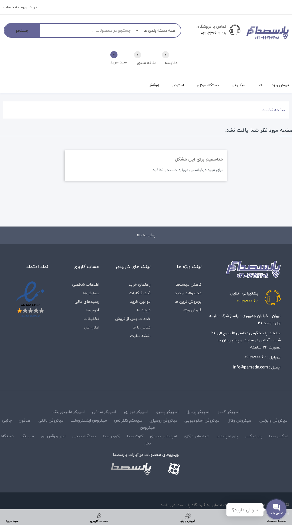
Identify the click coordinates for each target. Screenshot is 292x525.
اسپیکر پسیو (167, 411)
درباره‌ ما (144, 310)
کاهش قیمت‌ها (188, 284)
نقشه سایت (140, 335)
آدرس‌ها (92, 310)
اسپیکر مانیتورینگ (68, 411)
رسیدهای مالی (87, 301)
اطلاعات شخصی (85, 284)
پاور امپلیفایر (227, 436)
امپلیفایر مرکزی (196, 436)
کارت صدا (135, 436)
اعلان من (91, 327)
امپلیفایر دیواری (163, 436)
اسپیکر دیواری (136, 411)
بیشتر (154, 84)
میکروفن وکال (239, 420)
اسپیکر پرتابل (198, 411)
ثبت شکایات (140, 292)
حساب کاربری (86, 266)
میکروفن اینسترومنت (88, 420)
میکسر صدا (278, 436)
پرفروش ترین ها (188, 301)
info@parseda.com (250, 367)
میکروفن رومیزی (163, 420)
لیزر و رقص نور (53, 436)
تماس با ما (141, 327)
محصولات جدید (188, 292)
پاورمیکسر (253, 436)
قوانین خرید (140, 301)
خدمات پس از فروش (133, 318)
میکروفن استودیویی (202, 420)
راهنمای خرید (140, 284)
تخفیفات (91, 318)
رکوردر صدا (111, 436)
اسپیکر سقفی (104, 411)
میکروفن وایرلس (273, 420)
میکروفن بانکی (51, 420)
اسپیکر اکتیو (229, 411)
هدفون (25, 420)
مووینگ (27, 436)
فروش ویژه (192, 310)
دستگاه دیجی (84, 436)
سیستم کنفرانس (128, 420)
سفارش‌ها (91, 292)
